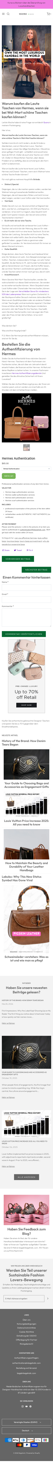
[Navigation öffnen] (3, 14)
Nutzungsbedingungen (26, 1324)
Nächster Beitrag (36, 569)
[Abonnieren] (47, 1298)
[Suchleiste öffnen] (9, 14)
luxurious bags (13, 541)
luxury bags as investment (31, 541)
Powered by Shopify (33, 1453)
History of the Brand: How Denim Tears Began (23, 1000)
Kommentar (8, 606)
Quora (46, 122)
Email (5, 594)
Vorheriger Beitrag (18, 559)
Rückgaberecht (26, 1344)
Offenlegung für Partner (26, 1340)
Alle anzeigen (26, 1177)
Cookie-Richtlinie (26, 1332)
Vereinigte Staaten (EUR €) (26, 1422)
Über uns (26, 1320)
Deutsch (26, 1430)
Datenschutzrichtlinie (26, 1328)
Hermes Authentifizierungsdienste (27, 373)
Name (5, 582)
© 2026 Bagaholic (19, 1453)
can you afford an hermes (26, 538)
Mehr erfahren (8, 1023)
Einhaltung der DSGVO (26, 1335)
